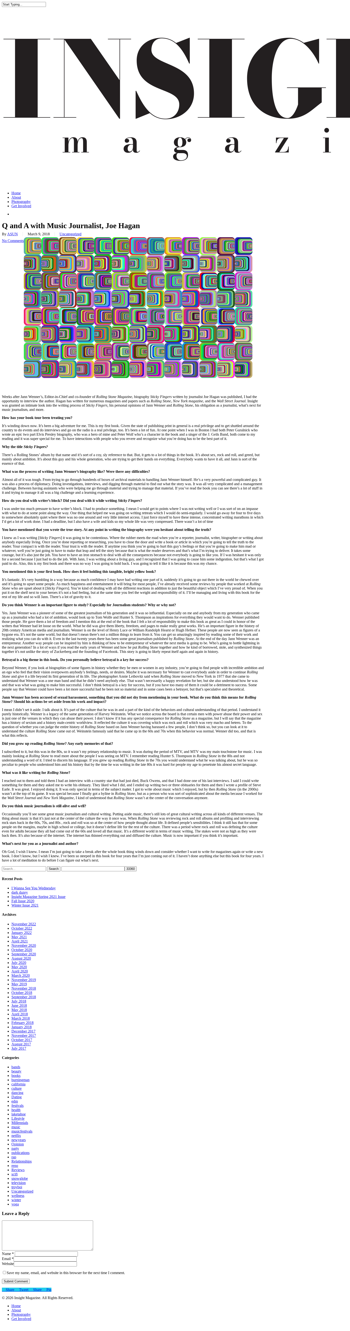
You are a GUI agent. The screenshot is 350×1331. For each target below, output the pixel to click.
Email (8, 1259)
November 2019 (23, 980)
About (16, 1310)
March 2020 (20, 975)
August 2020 (21, 958)
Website (8, 1264)
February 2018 (22, 1023)
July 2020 (18, 963)
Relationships (21, 1161)
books (15, 1076)
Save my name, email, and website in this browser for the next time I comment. (66, 1273)
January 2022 (21, 933)
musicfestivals (21, 1131)
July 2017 (18, 1048)
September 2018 (23, 997)
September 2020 (23, 954)
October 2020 (21, 950)
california (18, 1084)
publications (20, 1153)
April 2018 (19, 1014)
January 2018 (21, 1027)
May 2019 (19, 984)
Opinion (17, 1144)
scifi (14, 1174)
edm (14, 1101)
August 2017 (21, 1044)
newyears (18, 1140)
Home (16, 1306)
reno (14, 1166)
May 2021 (19, 937)
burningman (20, 1080)
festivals (17, 1106)
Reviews (18, 1170)
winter (16, 1200)
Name (8, 1254)
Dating (16, 1097)
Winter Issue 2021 (25, 905)
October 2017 (21, 1040)
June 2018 (19, 1005)
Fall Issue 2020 (22, 901)
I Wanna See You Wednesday (33, 888)
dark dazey (19, 892)
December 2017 (23, 1031)
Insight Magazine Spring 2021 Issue (38, 897)
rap (13, 1157)
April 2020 (19, 971)
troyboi (16, 1187)
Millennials (19, 1123)
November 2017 (23, 1036)
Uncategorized (70, 234)
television (18, 1183)
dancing (17, 1093)
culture (16, 1088)
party (15, 1148)
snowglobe (19, 1178)
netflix (16, 1136)
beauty (16, 1071)
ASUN (12, 234)
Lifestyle (18, 1118)
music (15, 1127)
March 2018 (20, 1018)
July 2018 (18, 1001)
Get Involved (21, 1319)
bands (15, 1067)
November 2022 (23, 924)
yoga (15, 1204)
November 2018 (23, 988)
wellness (17, 1196)
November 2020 (23, 945)
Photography (21, 1314)
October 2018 (21, 993)
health (15, 1110)
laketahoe (18, 1114)
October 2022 (21, 928)
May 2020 (19, 967)
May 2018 (19, 1010)
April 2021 (19, 941)
